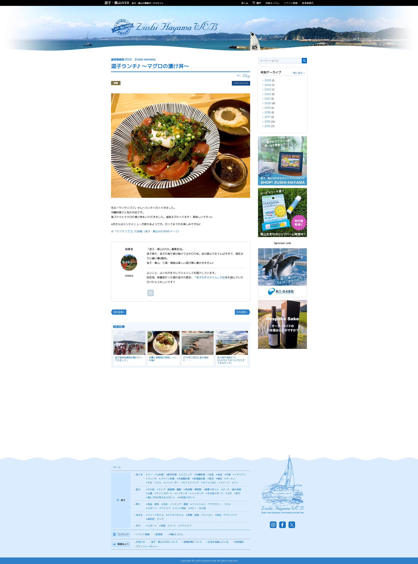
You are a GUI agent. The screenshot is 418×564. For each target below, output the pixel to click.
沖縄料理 (200, 474)
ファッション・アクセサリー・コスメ (211, 504)
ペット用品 (180, 508)
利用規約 (239, 541)
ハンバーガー (172, 482)
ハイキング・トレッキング (189, 493)
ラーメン (230, 478)
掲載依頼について (193, 541)
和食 (219, 474)
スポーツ (152, 525)
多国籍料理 (184, 478)
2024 (268, 84)
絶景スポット (212, 489)
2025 (268, 80)
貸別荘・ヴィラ (156, 519)
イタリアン (240, 474)
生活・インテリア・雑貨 (175, 504)
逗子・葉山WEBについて (164, 541)
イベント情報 (290, 3)
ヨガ (229, 493)
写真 (163, 525)
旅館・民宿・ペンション (200, 514)
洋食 (211, 474)
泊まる (139, 514)
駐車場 (159, 534)
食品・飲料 (153, 504)
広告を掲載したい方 (218, 541)
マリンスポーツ (164, 493)
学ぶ (138, 525)
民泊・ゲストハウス (227, 514)
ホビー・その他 (198, 508)
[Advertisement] (282, 400)
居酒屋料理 (199, 478)
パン (235, 482)
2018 (268, 112)
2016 (267, 121)
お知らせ (140, 541)
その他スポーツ (215, 493)
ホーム (117, 467)
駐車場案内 (308, 3)
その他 (151, 489)
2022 (268, 94)
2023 (268, 89)
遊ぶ (138, 489)
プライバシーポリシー (147, 546)
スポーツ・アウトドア (159, 508)
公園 (150, 493)
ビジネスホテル (176, 514)
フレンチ (152, 478)
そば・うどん (154, 482)
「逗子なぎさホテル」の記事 (211, 277)
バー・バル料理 (156, 474)
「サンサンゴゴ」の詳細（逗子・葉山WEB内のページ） (147, 231)
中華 (228, 474)
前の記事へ (119, 312)
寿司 (211, 478)
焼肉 (219, 478)
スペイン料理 (167, 478)
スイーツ (225, 482)
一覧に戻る (297, 73)
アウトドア (185, 525)
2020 (268, 103)
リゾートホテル (156, 514)
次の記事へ (242, 312)
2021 (268, 98)
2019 (268, 107)
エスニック (186, 474)
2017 (268, 117)
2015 (267, 126)
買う (138, 504)
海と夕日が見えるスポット (161, 497)
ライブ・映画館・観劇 (169, 489)
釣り (238, 493)
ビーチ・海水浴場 (232, 489)
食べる (139, 474)
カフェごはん (210, 482)
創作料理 (172, 474)
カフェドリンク (191, 482)
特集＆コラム (272, 3)
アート (172, 525)
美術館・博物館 (193, 489)
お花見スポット (187, 497)
